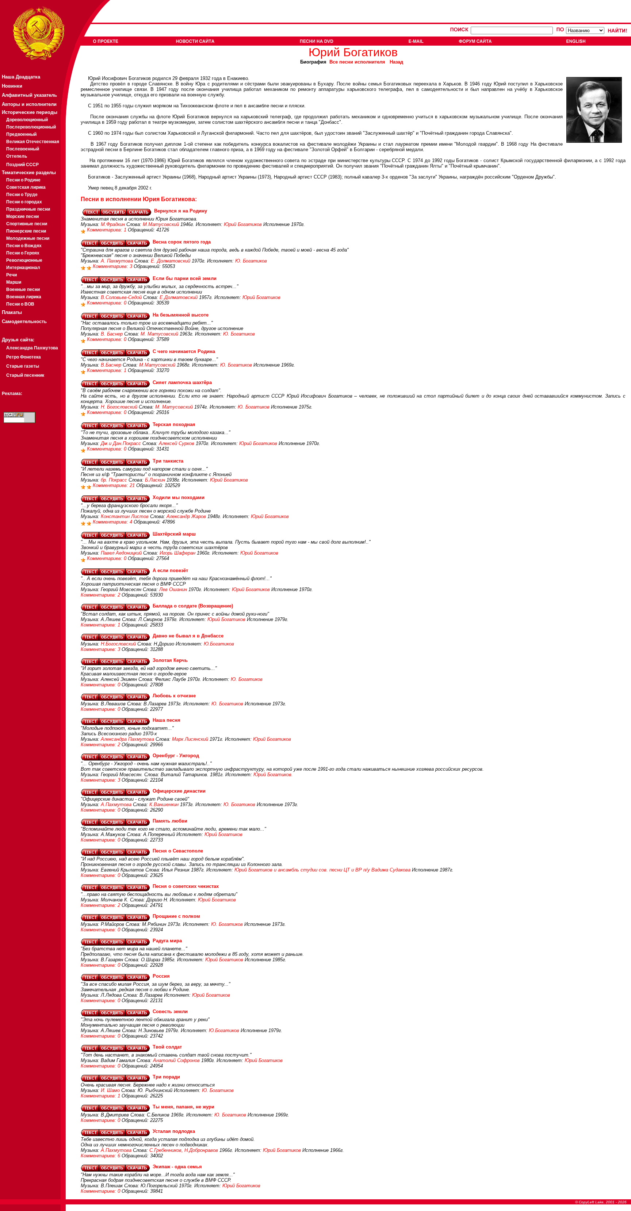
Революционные (24, 260)
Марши (13, 282)
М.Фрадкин (113, 224)
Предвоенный (21, 134)
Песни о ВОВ (20, 304)
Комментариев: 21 (114, 485)
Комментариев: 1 (107, 230)
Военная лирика (23, 296)
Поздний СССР (22, 164)
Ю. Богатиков (251, 261)
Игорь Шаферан (177, 553)
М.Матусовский (161, 224)
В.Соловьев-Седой (121, 297)
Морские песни (22, 216)
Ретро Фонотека (23, 357)
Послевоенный (22, 149)
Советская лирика (26, 187)
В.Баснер (111, 365)
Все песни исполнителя (357, 62)
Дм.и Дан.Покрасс (121, 443)
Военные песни (23, 289)
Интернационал (23, 267)
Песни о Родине (23, 180)
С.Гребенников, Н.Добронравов (183, 1150)
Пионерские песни (26, 231)
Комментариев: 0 (107, 303)
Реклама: (12, 393)
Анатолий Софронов (176, 1060)
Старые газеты (22, 366)
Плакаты (12, 312)
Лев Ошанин (173, 589)
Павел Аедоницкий (121, 553)
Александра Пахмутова (32, 347)
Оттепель (16, 156)
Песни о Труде (22, 194)
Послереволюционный (31, 127)
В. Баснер (112, 334)
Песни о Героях (22, 253)
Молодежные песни (27, 238)
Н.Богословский (118, 644)
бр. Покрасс (114, 480)
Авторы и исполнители (29, 104)
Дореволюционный (27, 119)
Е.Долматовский (179, 297)
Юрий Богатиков (243, 224)
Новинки (12, 86)
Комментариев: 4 (113, 522)
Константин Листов (125, 516)
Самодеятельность (24, 321)
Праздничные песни (28, 209)
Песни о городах (24, 201)
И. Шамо (110, 1090)
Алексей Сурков (176, 443)
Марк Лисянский (190, 739)
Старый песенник (25, 375)
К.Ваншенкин (164, 804)
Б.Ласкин (155, 480)
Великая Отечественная (32, 141)
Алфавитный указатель (29, 95)
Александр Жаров (186, 516)
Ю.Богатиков (219, 644)
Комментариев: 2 (101, 595)
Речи (11, 274)
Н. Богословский (119, 407)
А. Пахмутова (117, 261)
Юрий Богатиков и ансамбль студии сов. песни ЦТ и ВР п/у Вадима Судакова (322, 870)
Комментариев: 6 (101, 1155)
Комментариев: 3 (113, 266)
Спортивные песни (26, 223)
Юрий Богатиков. (273, 774)
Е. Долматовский (170, 261)
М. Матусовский (159, 334)
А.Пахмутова (116, 804)
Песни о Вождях (24, 245)
